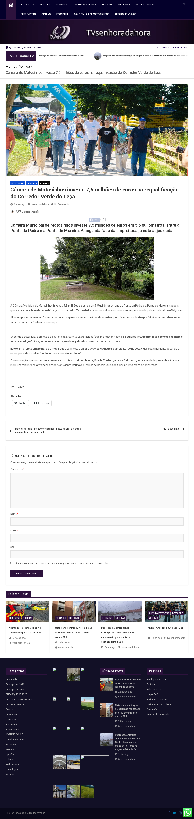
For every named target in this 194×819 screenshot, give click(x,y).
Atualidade (28, 4)
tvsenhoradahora (40, 204)
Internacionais (145, 4)
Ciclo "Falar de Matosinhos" (20, 699)
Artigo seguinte (171, 429)
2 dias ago (109, 647)
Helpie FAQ (152, 694)
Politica (45, 4)
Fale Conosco (180, 47)
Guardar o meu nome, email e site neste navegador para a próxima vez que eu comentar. (62, 563)
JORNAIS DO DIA (14, 734)
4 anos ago (19, 204)
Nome (14, 514)
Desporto (62, 4)
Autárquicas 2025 (125, 14)
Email (14, 530)
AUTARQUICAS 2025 (16, 694)
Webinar (10, 774)
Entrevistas (28, 14)
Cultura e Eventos (85, 4)
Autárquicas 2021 (15, 684)
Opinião (46, 14)
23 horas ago (65, 642)
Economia (62, 14)
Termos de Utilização (158, 714)
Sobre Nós (163, 47)
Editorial (151, 684)
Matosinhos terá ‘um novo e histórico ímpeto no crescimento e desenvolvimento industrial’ (48, 431)
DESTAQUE (32, 183)
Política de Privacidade (159, 704)
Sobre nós (152, 709)
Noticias (107, 4)
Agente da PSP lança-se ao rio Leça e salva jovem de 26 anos (128, 683)
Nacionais (124, 4)
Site (12, 547)
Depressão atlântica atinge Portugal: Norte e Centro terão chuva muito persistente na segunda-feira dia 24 (127, 742)
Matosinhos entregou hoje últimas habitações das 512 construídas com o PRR (73, 633)
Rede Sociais (13, 764)
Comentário (17, 469)
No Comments (62, 204)
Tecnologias (12, 769)
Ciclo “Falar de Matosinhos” (91, 14)
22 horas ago (19, 638)
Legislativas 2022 (15, 739)
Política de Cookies (157, 699)
